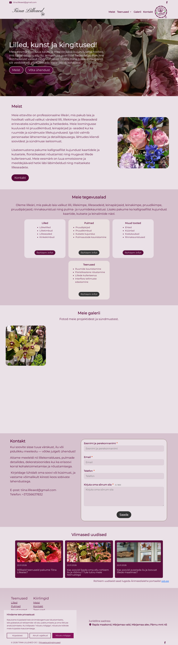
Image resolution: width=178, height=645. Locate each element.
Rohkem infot (45, 252)
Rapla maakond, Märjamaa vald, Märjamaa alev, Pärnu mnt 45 (128, 624)
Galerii (137, 12)
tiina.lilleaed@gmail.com (23, 2)
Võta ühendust (39, 70)
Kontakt (148, 12)
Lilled (14, 602)
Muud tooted (19, 609)
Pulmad (16, 606)
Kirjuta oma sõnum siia (102, 484)
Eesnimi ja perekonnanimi (101, 443)
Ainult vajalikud (40, 635)
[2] (110, 346)
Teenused (123, 12)
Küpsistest (17, 635)
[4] (89, 402)
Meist (112, 12)
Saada (124, 514)
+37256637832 (32, 494)
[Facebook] (167, 2)
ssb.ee (165, 581)
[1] (68, 346)
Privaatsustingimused (49, 643)
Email (88, 457)
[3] (152, 346)
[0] (26, 346)
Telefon (89, 471)
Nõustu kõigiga (63, 635)
